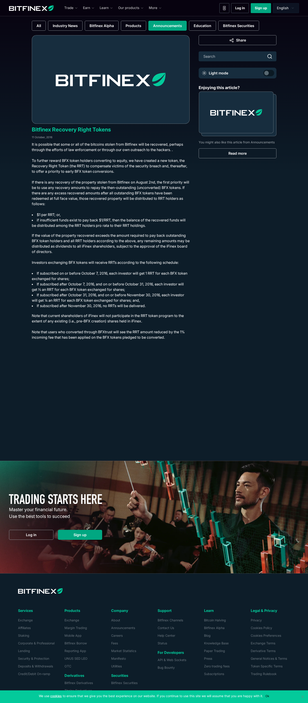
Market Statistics (123, 651)
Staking (23, 635)
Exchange (25, 620)
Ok (267, 696)
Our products (128, 8)
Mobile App (73, 635)
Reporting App (75, 651)
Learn (104, 8)
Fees (114, 643)
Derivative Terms (263, 651)
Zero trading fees (217, 666)
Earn (86, 8)
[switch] (268, 73)
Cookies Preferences (266, 635)
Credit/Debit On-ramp (34, 674)
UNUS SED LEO (75, 658)
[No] (302, 696)
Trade (69, 8)
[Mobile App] (224, 8)
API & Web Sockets (172, 660)
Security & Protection (33, 658)
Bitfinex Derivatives (78, 683)
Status (162, 643)
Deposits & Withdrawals (35, 666)
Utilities (116, 666)
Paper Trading (214, 651)
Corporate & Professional (36, 643)
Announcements (167, 25)
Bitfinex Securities (238, 25)
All (39, 25)
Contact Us (166, 628)
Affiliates (24, 628)
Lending (24, 651)
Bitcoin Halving (215, 620)
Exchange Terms (263, 643)
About (115, 620)
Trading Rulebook (264, 674)
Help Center (166, 635)
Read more (237, 153)
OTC (67, 666)
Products (133, 25)
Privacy (256, 620)
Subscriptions (214, 674)
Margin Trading (75, 628)
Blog (207, 635)
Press (208, 658)
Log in (242, 9)
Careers (117, 635)
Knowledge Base (216, 643)
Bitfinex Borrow (75, 643)
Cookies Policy (261, 628)
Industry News (65, 25)
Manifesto (118, 658)
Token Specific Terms (267, 666)
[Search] (269, 56)
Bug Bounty (166, 667)
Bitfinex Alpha (102, 25)
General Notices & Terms (269, 658)
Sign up (263, 9)
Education (202, 25)
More (153, 8)
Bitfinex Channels (170, 620)
